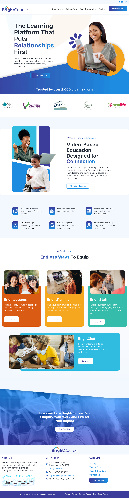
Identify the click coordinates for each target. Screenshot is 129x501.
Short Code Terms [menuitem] (100, 494)
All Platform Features (78, 186)
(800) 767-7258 (56, 468)
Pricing (102, 9)
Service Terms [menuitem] (85, 494)
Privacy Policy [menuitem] (71, 494)
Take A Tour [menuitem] (95, 467)
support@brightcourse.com (61, 475)
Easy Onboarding (88, 9)
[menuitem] (123, 2)
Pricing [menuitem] (92, 463)
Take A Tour (22, 75)
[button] (57, 9)
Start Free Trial (117, 9)
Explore (11, 319)
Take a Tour (72, 9)
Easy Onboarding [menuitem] (97, 471)
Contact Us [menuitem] (94, 475)
